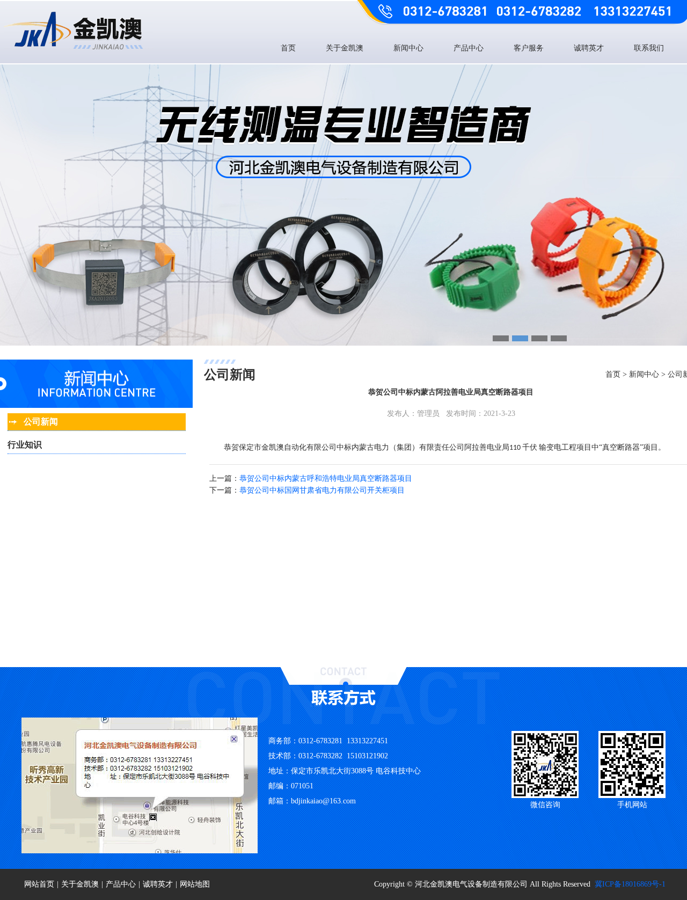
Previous (10, 226)
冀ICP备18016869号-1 (630, 884)
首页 (288, 48)
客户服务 (529, 48)
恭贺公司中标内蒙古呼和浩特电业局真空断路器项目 (325, 478)
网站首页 (39, 884)
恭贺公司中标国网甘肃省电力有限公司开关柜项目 (322, 490)
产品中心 (469, 48)
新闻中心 (408, 48)
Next (677, 226)
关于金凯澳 (344, 48)
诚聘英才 (589, 48)
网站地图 (195, 884)
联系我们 (649, 48)
